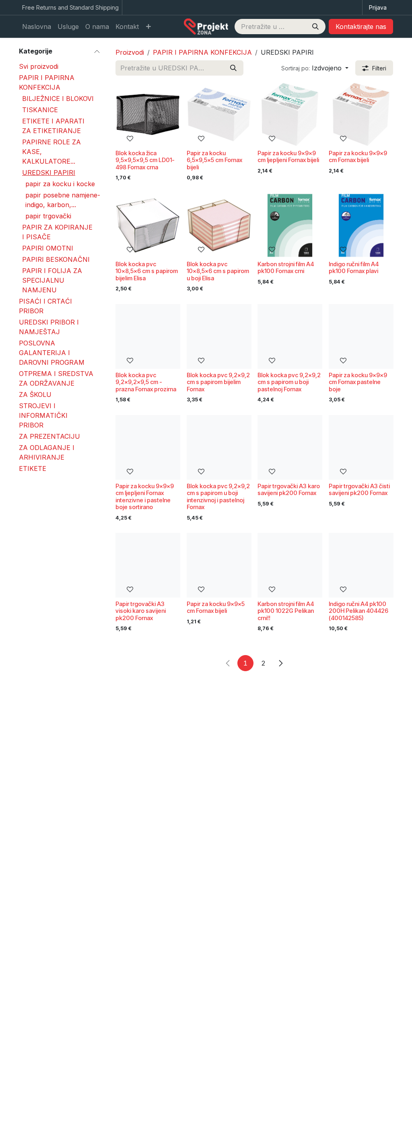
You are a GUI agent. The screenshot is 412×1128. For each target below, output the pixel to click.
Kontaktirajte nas (361, 27)
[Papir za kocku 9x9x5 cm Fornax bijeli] (219, 565)
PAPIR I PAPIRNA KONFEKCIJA (46, 82)
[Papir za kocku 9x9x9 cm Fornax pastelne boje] (361, 336)
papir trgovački (48, 216)
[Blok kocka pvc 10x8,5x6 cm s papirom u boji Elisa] (219, 225)
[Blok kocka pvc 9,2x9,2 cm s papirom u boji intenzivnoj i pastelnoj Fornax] (219, 447)
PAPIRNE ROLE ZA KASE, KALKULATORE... (51, 151)
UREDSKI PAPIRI (48, 172)
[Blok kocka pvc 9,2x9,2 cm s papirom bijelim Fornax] (219, 336)
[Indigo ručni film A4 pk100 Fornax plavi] (361, 225)
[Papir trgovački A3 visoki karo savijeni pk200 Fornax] (147, 565)
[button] (315, 68)
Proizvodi (129, 52)
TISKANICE (40, 110)
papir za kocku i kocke (60, 184)
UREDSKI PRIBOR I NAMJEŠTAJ (49, 327)
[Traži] (315, 26)
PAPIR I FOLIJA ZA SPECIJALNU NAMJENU (52, 280)
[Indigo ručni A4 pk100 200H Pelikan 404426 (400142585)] (361, 565)
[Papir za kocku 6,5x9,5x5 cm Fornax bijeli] (219, 114)
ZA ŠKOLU (35, 394)
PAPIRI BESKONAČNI (56, 259)
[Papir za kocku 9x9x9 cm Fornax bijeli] (361, 114)
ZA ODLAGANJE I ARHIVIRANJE (46, 452)
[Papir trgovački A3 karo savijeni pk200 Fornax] (290, 447)
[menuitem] (36, 26)
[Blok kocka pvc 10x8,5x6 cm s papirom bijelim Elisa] (147, 225)
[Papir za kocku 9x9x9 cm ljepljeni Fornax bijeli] (290, 114)
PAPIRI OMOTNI (47, 248)
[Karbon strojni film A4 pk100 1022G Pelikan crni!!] (290, 565)
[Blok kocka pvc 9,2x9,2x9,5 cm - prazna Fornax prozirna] (147, 336)
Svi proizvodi (38, 66)
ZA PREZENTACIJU (49, 436)
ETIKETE (32, 468)
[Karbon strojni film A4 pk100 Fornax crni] (290, 225)
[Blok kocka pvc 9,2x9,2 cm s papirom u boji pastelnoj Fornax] (290, 336)
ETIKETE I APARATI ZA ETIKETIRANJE (53, 126)
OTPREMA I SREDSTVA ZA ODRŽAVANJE (56, 378)
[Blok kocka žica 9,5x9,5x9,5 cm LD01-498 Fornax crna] (147, 114)
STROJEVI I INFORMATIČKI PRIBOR (43, 415)
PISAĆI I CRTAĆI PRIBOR (45, 306)
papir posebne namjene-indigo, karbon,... (62, 200)
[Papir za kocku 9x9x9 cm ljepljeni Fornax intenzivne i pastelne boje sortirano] (147, 447)
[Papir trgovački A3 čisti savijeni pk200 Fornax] (361, 447)
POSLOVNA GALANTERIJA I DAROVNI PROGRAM (51, 352)
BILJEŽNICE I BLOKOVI (58, 99)
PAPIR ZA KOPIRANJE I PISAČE (57, 232)
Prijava (378, 7)
